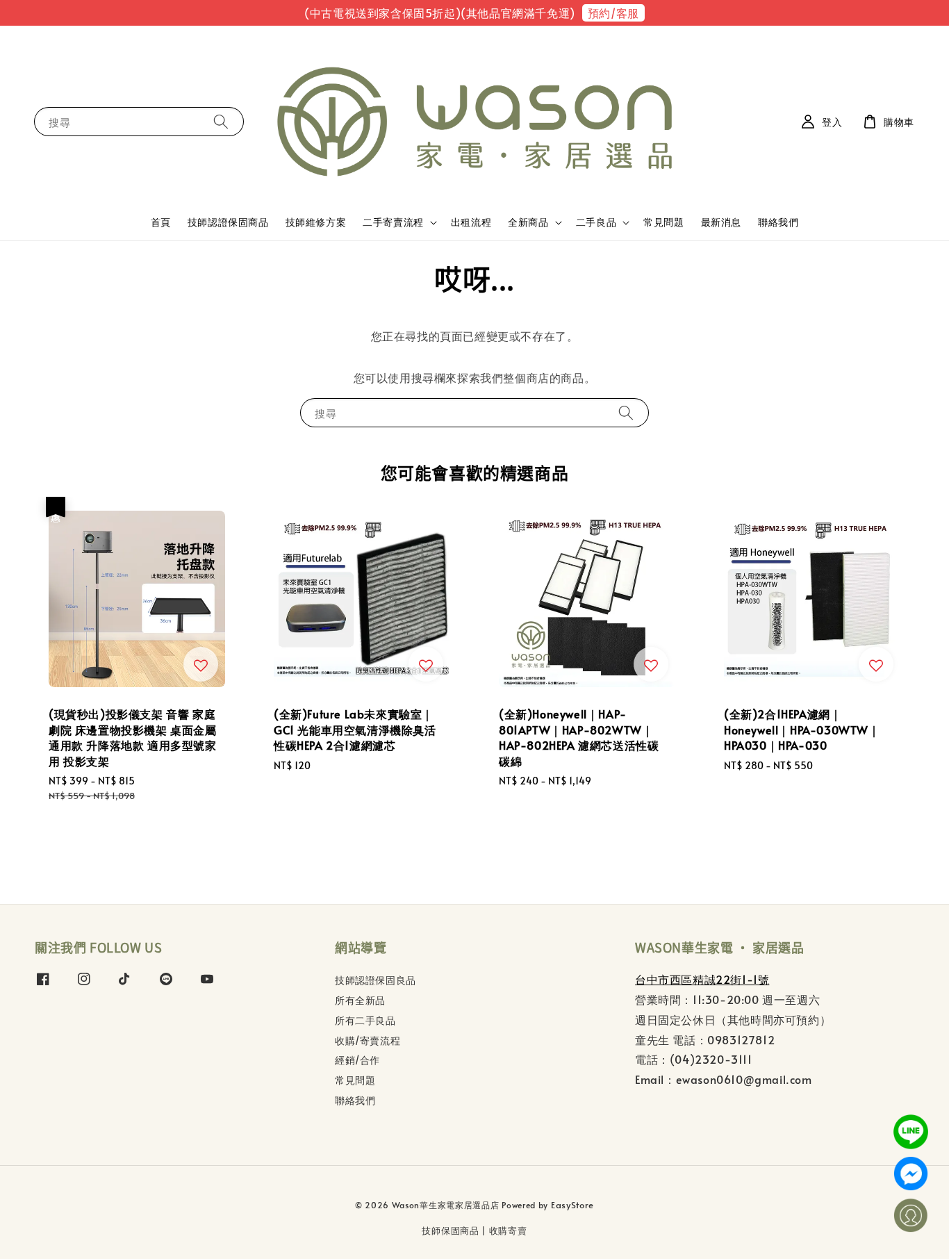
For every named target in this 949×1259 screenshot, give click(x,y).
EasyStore (572, 1205)
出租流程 (471, 222)
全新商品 (528, 222)
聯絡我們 (778, 222)
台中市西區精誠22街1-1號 (702, 979)
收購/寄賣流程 (367, 1040)
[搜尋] (221, 121)
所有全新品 (360, 1000)
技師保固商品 (450, 1230)
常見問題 (663, 222)
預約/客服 (613, 12)
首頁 (161, 222)
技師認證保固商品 (228, 222)
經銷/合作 (357, 1060)
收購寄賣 (508, 1230)
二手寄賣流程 (393, 222)
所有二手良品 (365, 1020)
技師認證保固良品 (375, 980)
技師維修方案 (316, 222)
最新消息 (721, 222)
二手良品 (596, 222)
